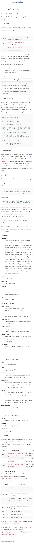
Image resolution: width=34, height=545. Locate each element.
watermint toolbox (17, 2)
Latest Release (28, 154)
